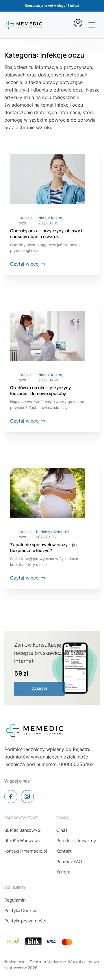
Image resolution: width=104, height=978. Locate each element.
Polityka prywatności (25, 921)
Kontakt (64, 851)
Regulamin (15, 900)
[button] (79, 23)
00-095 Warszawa (22, 841)
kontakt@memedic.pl (25, 851)
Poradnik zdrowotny (76, 841)
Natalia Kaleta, (50, 217)
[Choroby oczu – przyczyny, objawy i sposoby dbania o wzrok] (47, 179)
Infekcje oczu (26, 220)
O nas (62, 830)
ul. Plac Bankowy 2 (22, 830)
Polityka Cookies (21, 910)
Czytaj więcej (25, 264)
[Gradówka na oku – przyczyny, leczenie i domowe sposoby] (47, 336)
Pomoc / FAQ (69, 861)
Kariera (63, 872)
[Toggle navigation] (92, 24)
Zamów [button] (39, 689)
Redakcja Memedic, (53, 531)
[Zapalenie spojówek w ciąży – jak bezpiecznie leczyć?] (47, 493)
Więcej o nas (17, 781)
